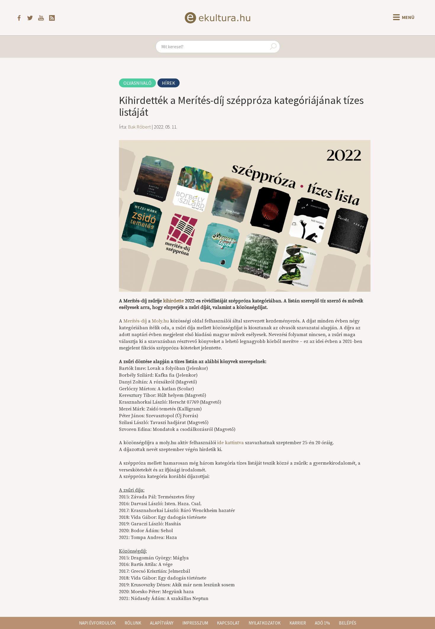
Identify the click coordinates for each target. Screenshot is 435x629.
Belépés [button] (347, 623)
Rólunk (133, 623)
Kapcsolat (228, 623)
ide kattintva (230, 443)
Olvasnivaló (137, 83)
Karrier (297, 623)
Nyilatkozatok (265, 623)
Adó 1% (322, 623)
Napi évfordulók (97, 623)
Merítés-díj (135, 321)
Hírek (168, 83)
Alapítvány (161, 623)
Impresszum (195, 623)
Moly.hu (160, 321)
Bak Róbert (139, 126)
